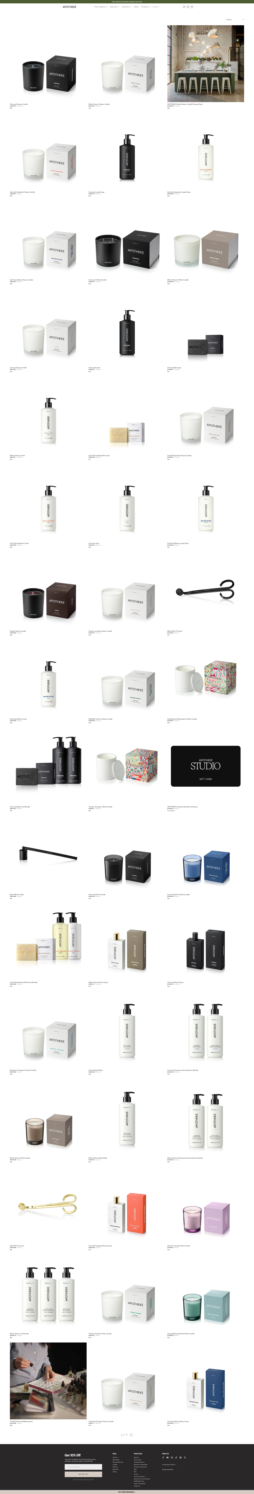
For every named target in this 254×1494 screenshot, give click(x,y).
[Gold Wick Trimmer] (48, 1205)
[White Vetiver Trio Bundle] (48, 1293)
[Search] (188, 7)
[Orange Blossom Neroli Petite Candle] (205, 1293)
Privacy (136, 1474)
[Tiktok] (176, 1457)
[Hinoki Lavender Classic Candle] (127, 590)
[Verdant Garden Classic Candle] (127, 1293)
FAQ (135, 1471)
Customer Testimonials (140, 1467)
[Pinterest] (181, 1457)
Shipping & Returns (139, 1462)
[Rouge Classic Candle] (48, 590)
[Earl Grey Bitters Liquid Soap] (205, 502)
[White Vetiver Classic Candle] (127, 63)
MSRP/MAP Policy (139, 1481)
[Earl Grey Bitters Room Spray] (205, 1380)
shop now (138, 1)
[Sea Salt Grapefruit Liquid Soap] (205, 151)
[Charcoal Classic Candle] (48, 63)
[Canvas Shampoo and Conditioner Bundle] (205, 1029)
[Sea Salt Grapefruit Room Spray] (127, 1205)
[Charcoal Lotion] (127, 327)
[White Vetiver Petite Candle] (48, 1117)
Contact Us (137, 1486)
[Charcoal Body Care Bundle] (48, 766)
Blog (135, 1469)
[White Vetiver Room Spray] (127, 941)
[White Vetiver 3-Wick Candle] (205, 239)
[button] (127, 1492)
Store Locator (138, 1459)
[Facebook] (163, 1457)
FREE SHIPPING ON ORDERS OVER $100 (123, 1)
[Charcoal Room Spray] (205, 941)
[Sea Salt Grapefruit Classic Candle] (48, 151)
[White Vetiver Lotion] (48, 414)
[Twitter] (185, 1457)
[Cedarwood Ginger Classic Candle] (127, 1380)
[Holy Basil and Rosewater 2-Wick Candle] (205, 678)
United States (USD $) (168, 1464)
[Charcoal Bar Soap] (205, 327)
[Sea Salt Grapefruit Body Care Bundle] (48, 941)
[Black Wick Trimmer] (205, 590)
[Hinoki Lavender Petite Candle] (205, 1205)
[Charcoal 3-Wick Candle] (127, 239)
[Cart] (191, 6)
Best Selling (116, 1459)
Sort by (229, 19)
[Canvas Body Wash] (127, 1029)
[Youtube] (167, 1457)
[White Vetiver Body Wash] (127, 1117)
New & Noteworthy (118, 1462)
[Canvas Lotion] (127, 502)
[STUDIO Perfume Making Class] (48, 1380)
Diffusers (115, 1467)
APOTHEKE (170, 1469)
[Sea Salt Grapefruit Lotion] (48, 502)
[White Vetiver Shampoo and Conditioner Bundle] (205, 1117)
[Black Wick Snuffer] (48, 854)
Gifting (114, 1471)
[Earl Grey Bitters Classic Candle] (48, 239)
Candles (115, 1464)
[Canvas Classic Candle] (48, 327)
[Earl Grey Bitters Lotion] (48, 678)
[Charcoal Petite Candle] (127, 854)
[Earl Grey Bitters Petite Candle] (205, 854)
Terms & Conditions (139, 1476)
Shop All (115, 1457)
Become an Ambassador (141, 1464)
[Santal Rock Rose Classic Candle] (205, 414)
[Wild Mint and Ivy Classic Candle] (127, 678)
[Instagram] (172, 1457)
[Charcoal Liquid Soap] (127, 151)
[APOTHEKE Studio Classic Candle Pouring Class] (205, 63)
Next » (131, 1435)
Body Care (116, 1469)
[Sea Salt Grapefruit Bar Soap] (127, 414)
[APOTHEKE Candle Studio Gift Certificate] (205, 766)
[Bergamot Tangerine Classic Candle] (48, 1029)
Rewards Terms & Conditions (142, 1478)
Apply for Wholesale (139, 1483)
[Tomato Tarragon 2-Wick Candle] (127, 766)
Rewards (136, 1457)
